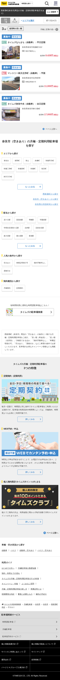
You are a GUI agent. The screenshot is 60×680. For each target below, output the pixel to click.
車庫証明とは (36, 589)
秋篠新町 (21, 169)
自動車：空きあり (27, 550)
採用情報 (35, 660)
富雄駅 (31, 236)
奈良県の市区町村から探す (46, 204)
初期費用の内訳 (8, 594)
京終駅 (27, 228)
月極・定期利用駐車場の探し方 (14, 589)
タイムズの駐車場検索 (31, 312)
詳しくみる (30, 419)
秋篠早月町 (50, 161)
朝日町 (43, 169)
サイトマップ (36, 652)
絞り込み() (51, 20)
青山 (27, 161)
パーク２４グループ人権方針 (13, 667)
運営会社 (5, 660)
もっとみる (30, 187)
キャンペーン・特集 (10, 584)
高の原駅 (19, 236)
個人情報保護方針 (8, 644)
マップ (14, 22)
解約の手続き (41, 594)
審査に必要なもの (25, 594)
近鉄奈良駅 (40, 228)
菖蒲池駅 (19, 220)
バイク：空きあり (45, 550)
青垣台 (6, 161)
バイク (13, 550)
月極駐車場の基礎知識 (27, 568)
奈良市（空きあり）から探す (45, 199)
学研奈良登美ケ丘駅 (11, 228)
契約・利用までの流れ (11, 573)
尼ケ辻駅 (7, 220)
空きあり (7, 263)
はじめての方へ (8, 568)
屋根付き (7, 271)
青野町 (17, 161)
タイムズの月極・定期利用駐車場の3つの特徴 (20, 579)
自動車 (4, 550)
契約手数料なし (40, 263)
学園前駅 (43, 220)
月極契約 (7, 288)
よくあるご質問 (27, 584)
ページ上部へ (51, 129)
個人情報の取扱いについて (42, 644)
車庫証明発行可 (22, 263)
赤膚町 (37, 161)
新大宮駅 (7, 236)
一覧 (5, 22)
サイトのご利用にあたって (12, 652)
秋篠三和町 (8, 169)
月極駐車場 (6, 629)
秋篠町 (33, 169)
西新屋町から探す (50, 194)
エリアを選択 (28, 20)
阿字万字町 (8, 177)
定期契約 (19, 288)
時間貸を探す (26, 3)
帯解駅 (31, 220)
